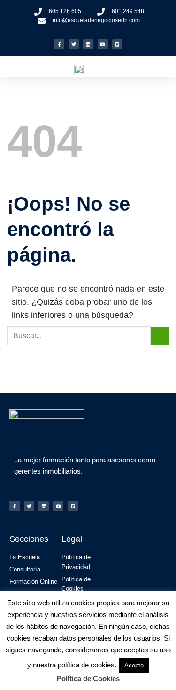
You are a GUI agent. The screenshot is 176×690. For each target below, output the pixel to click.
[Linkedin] (88, 44)
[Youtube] (103, 44)
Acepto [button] (134, 665)
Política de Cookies (88, 678)
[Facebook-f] (59, 44)
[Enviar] (160, 336)
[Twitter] (74, 44)
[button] (164, 69)
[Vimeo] (117, 44)
